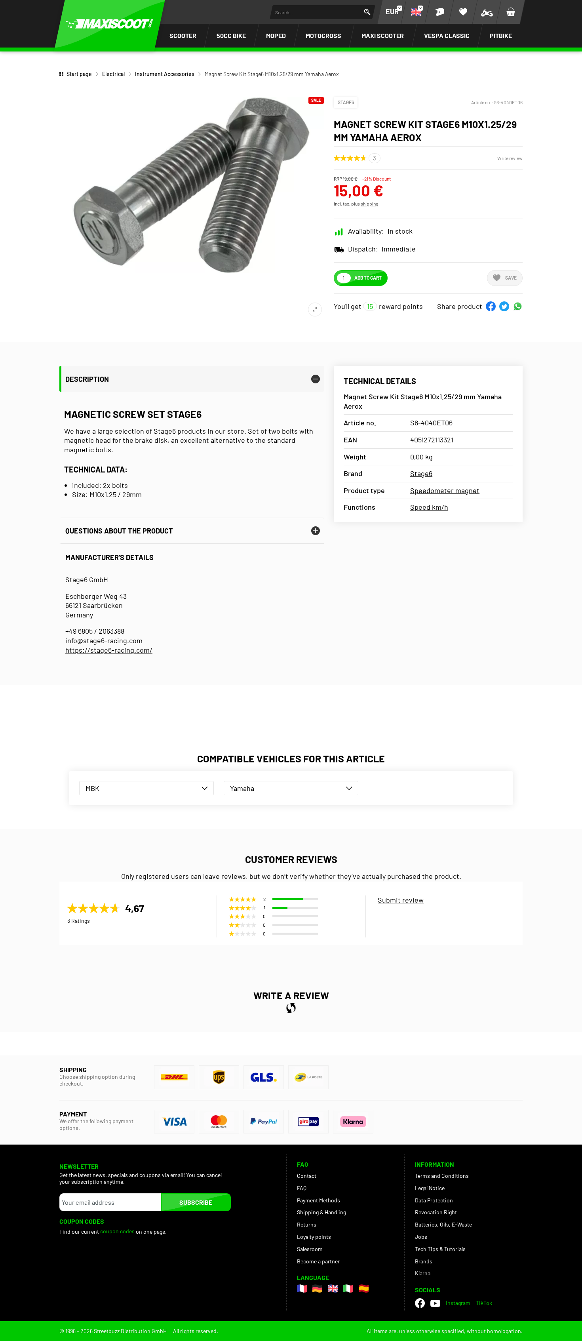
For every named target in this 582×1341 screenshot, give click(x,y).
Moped (276, 35)
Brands (423, 1261)
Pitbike (501, 35)
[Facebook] (420, 1303)
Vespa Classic (447, 35)
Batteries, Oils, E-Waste (443, 1224)
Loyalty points (314, 1236)
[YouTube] (435, 1303)
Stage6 (346, 102)
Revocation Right (436, 1212)
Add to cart (368, 277)
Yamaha (242, 788)
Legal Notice (430, 1188)
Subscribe (195, 1202)
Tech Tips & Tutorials (440, 1249)
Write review (510, 158)
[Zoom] (315, 309)
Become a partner (318, 1261)
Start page (79, 73)
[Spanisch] (364, 1288)
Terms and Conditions (442, 1175)
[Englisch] (333, 1288)
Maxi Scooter (382, 35)
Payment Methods (318, 1200)
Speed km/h (429, 507)
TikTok (484, 1302)
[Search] (367, 12)
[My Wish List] (463, 12)
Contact (306, 1175)
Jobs (421, 1236)
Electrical (113, 73)
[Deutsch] (317, 1288)
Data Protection (434, 1200)
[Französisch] (302, 1288)
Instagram (458, 1302)
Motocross (323, 35)
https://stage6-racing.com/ (108, 650)
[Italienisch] (348, 1288)
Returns (306, 1224)
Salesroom (310, 1249)
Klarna (422, 1273)
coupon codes (117, 1231)
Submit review (401, 899)
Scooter (182, 35)
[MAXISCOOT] (109, 24)
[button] (491, 306)
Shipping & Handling (321, 1212)
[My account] (439, 12)
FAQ (301, 1188)
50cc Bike (231, 35)
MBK (92, 788)
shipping (369, 203)
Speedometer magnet (444, 490)
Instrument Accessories (164, 73)
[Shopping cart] (511, 12)
